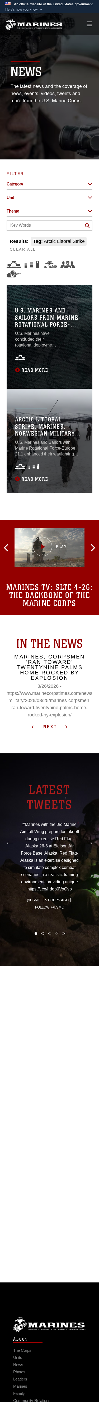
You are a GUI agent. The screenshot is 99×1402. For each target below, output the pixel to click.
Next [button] (50, 727)
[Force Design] (14, 264)
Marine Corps (49, 1324)
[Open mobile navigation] (89, 24)
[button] (24, 9)
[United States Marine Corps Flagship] (33, 24)
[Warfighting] (14, 273)
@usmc (33, 900)
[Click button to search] (87, 225)
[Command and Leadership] (67, 264)
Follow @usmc (49, 907)
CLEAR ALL (23, 249)
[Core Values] (50, 264)
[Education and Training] (32, 264)
